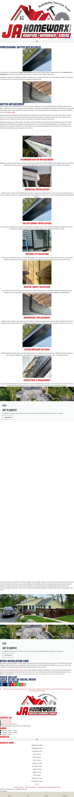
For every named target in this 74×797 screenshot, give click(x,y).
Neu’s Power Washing (5, 670)
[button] (37, 41)
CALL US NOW (7, 417)
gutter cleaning (20, 670)
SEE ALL (37, 784)
